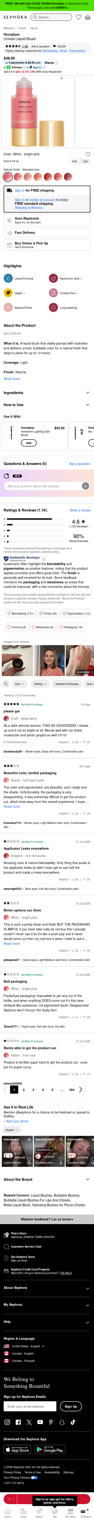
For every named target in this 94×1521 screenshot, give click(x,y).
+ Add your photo (16, 1121)
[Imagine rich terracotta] (48, 177)
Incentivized (43, 1149)
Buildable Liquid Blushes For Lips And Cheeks (37, 1200)
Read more (12, 806)
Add (28, 443)
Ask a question (40, 46)
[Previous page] (5, 1089)
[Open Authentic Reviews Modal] (44, 558)
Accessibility (52, 1472)
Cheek (22, 28)
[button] (56, 63)
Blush (34, 28)
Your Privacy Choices (17, 1477)
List (85, 161)
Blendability (50, 50)
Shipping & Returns (29, 207)
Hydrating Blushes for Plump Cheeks (58, 1204)
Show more (12, 378)
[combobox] (51, 17)
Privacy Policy (12, 1472)
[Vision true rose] (18, 177)
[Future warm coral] (58, 177)
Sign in (20, 200)
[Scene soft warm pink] (28, 177)
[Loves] (78, 17)
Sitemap (68, 1472)
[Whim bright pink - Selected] (8, 177)
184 (71, 1089)
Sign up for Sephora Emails (25, 1397)
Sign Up (71, 1406)
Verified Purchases (66, 684)
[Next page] (81, 1089)
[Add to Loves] (88, 154)
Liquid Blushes (41, 1195)
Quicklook (11, 436)
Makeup (9, 28)
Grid (74, 161)
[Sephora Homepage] (15, 17)
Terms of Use (33, 1472)
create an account (42, 200)
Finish (63, 50)
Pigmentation (77, 50)
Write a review (80, 510)
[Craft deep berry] (68, 177)
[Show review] (17, 660)
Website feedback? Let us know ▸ (47, 1219)
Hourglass (12, 34)
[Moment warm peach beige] (38, 177)
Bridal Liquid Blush (17, 1204)
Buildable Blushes (66, 1195)
